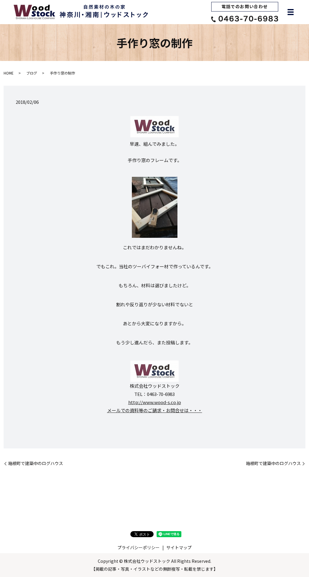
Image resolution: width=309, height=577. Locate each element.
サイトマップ (179, 547)
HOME (9, 72)
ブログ (31, 72)
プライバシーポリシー (138, 547)
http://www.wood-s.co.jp (154, 402)
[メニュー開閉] (291, 12)
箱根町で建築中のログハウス (35, 463)
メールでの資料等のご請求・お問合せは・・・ (154, 410)
